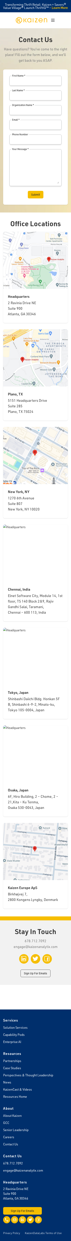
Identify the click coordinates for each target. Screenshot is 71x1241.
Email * (16, 119)
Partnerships (12, 1061)
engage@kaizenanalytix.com (36, 946)
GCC (6, 1123)
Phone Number (20, 134)
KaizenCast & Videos (17, 1089)
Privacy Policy (11, 1233)
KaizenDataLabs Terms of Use (43, 1233)
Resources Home (15, 1097)
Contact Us (10, 1144)
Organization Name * (23, 105)
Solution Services (15, 1028)
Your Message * (20, 149)
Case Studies (12, 1068)
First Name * (18, 75)
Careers (8, 1137)
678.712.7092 (13, 1163)
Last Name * (18, 90)
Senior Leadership (16, 1130)
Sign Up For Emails (35, 973)
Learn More (60, 8)
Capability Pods (14, 1035)
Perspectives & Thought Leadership (28, 1075)
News (7, 1082)
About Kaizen (12, 1116)
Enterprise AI (12, 1042)
